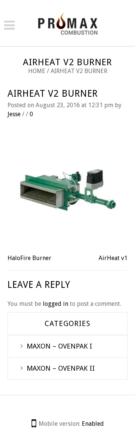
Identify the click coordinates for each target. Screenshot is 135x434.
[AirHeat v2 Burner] (68, 189)
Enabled (93, 423)
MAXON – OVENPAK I (59, 346)
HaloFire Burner (29, 258)
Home (36, 71)
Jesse (14, 114)
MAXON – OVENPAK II (61, 368)
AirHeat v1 (113, 258)
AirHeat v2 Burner (53, 93)
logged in (55, 303)
